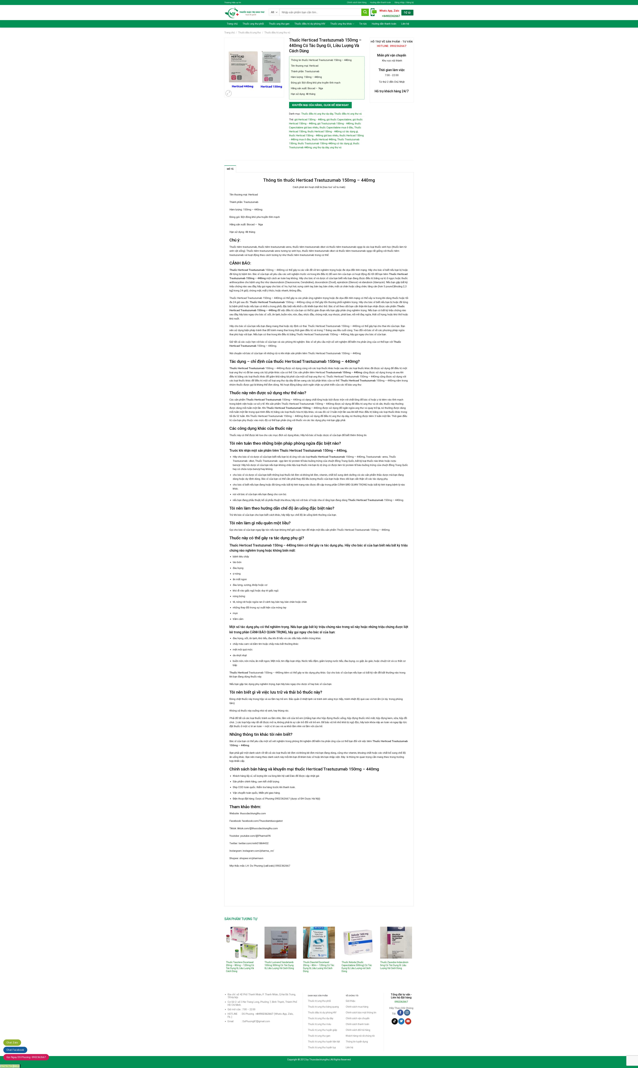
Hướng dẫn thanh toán (380, 2)
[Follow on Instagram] (407, 1013)
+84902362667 (391, 16)
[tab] (230, 168)
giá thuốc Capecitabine (338, 119)
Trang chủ (232, 23)
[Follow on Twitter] (401, 1021)
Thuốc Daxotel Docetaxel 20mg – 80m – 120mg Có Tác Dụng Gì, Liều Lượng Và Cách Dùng (318, 967)
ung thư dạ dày (321, 147)
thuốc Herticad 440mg (324, 139)
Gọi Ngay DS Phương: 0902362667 (26, 1057)
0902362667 (401, 1001)
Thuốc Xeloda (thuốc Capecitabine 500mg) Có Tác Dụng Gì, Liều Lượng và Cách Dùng (357, 967)
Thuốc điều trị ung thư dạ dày (317, 113)
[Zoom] (228, 93)
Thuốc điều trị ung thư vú (277, 32)
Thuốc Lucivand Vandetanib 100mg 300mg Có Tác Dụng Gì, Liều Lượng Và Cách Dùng (279, 965)
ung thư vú (335, 147)
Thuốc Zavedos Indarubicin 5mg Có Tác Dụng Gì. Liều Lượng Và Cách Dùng (394, 965)
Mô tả (230, 169)
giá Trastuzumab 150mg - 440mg (335, 123)
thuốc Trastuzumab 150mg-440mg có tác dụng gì (325, 143)
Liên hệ (405, 23)
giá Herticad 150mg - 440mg (309, 119)
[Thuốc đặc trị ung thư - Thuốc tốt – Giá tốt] (244, 12)
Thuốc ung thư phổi (253, 23)
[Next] (413, 954)
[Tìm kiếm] (365, 12)
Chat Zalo (12, 1042)
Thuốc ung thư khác (341, 23)
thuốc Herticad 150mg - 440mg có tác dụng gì (333, 131)
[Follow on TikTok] (395, 1021)
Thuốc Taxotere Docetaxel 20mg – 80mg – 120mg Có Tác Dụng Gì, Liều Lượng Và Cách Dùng (240, 967)
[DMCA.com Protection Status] (10, 1065)
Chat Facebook (15, 1049)
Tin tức (363, 23)
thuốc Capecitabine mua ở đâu (336, 127)
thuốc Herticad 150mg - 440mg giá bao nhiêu (313, 135)
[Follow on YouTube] (408, 1021)
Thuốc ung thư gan (279, 23)
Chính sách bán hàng (357, 2)
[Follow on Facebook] (400, 1013)
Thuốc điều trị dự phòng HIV (309, 23)
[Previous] (224, 954)
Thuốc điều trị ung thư (249, 32)
